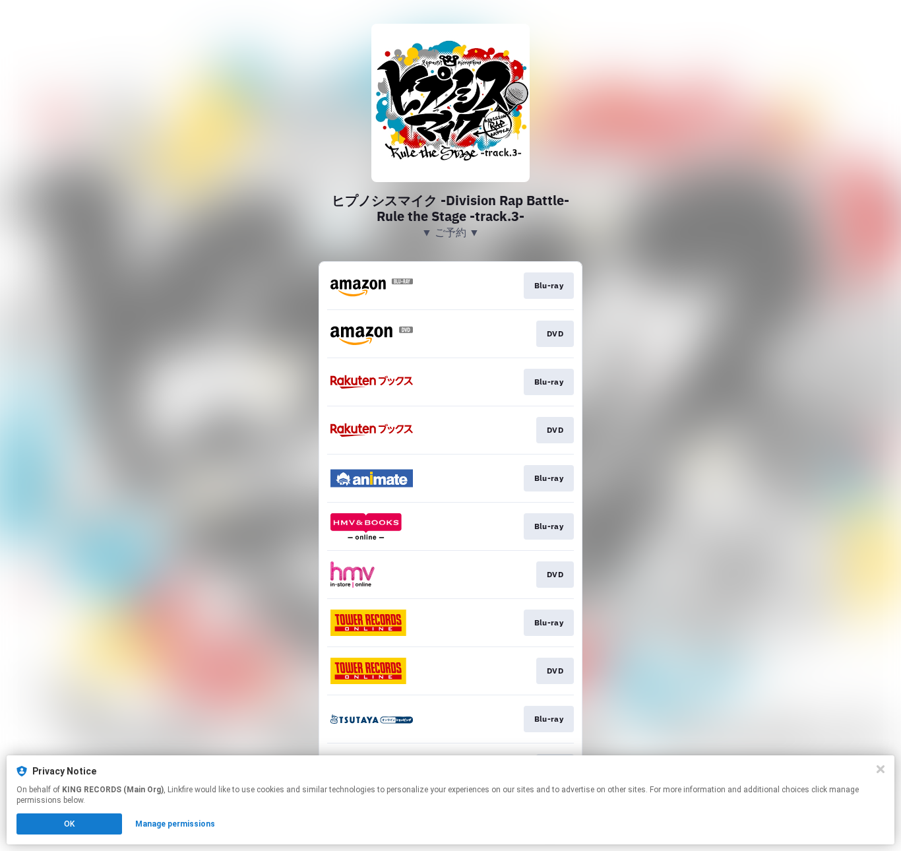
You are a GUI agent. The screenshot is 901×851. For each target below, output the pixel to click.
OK (69, 824)
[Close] (880, 769)
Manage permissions (175, 824)
